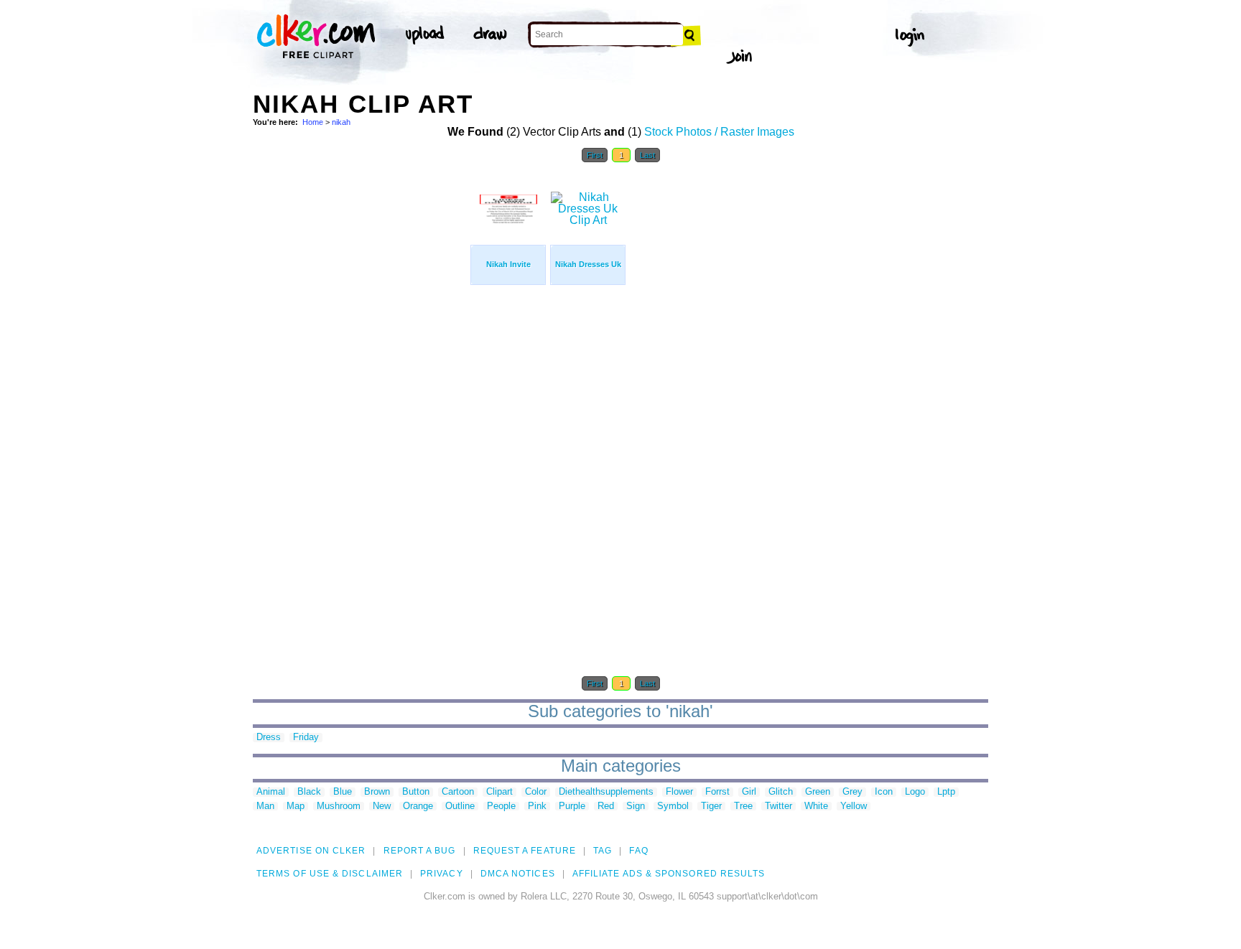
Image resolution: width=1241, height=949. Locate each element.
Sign (635, 806)
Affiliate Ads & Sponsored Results (669, 874)
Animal (270, 792)
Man (265, 806)
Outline (460, 806)
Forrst (717, 792)
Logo (915, 792)
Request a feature (524, 851)
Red (606, 806)
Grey (852, 792)
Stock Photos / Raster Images (719, 132)
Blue (342, 792)
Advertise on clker (311, 851)
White (816, 806)
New (382, 806)
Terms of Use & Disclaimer (329, 874)
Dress (268, 737)
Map (296, 806)
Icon (884, 792)
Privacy (441, 874)
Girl (749, 792)
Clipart (499, 792)
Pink (537, 806)
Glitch (780, 792)
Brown (377, 792)
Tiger (711, 806)
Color (536, 792)
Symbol (673, 806)
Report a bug (420, 851)
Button (415, 792)
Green (817, 792)
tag (602, 851)
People (501, 806)
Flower (679, 792)
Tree (743, 806)
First (595, 155)
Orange (418, 806)
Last (647, 155)
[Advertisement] (360, 386)
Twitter (778, 806)
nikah (341, 122)
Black (309, 792)
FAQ (638, 851)
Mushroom (339, 806)
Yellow (853, 806)
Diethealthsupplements (606, 792)
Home (312, 122)
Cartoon (458, 792)
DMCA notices (517, 874)
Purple (572, 806)
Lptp (946, 792)
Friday (306, 737)
